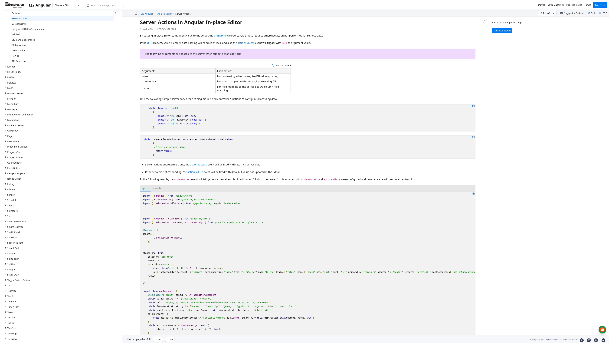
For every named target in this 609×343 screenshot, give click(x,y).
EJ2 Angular (147, 13)
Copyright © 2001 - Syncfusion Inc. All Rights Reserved (553, 339)
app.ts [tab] (145, 188)
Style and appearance (23, 39)
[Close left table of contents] (115, 13)
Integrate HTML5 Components (28, 28)
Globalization (19, 45)
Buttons (16, 13)
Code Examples (556, 4)
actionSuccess (246, 43)
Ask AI (546, 13)
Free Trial (600, 5)
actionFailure (195, 172)
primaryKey (221, 35)
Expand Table (283, 65)
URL (149, 43)
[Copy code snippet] (473, 105)
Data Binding (19, 23)
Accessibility (18, 50)
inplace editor (164, 13)
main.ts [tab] (157, 188)
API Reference (19, 61)
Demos (541, 4)
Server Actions (19, 18)
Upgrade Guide (574, 4)
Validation (17, 34)
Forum (588, 4)
